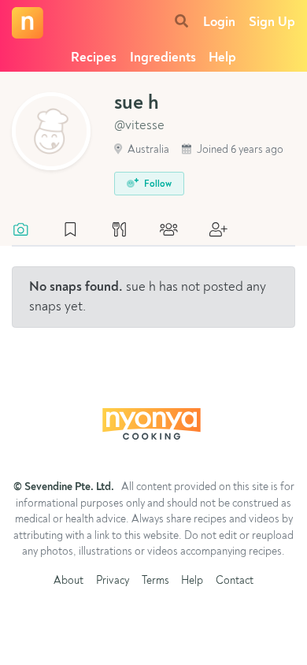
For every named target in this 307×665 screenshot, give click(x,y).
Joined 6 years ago (238, 150)
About (68, 581)
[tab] (29, 231)
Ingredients (163, 58)
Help (222, 58)
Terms (155, 581)
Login (219, 22)
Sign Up (272, 22)
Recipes (94, 58)
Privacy (112, 581)
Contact (234, 581)
